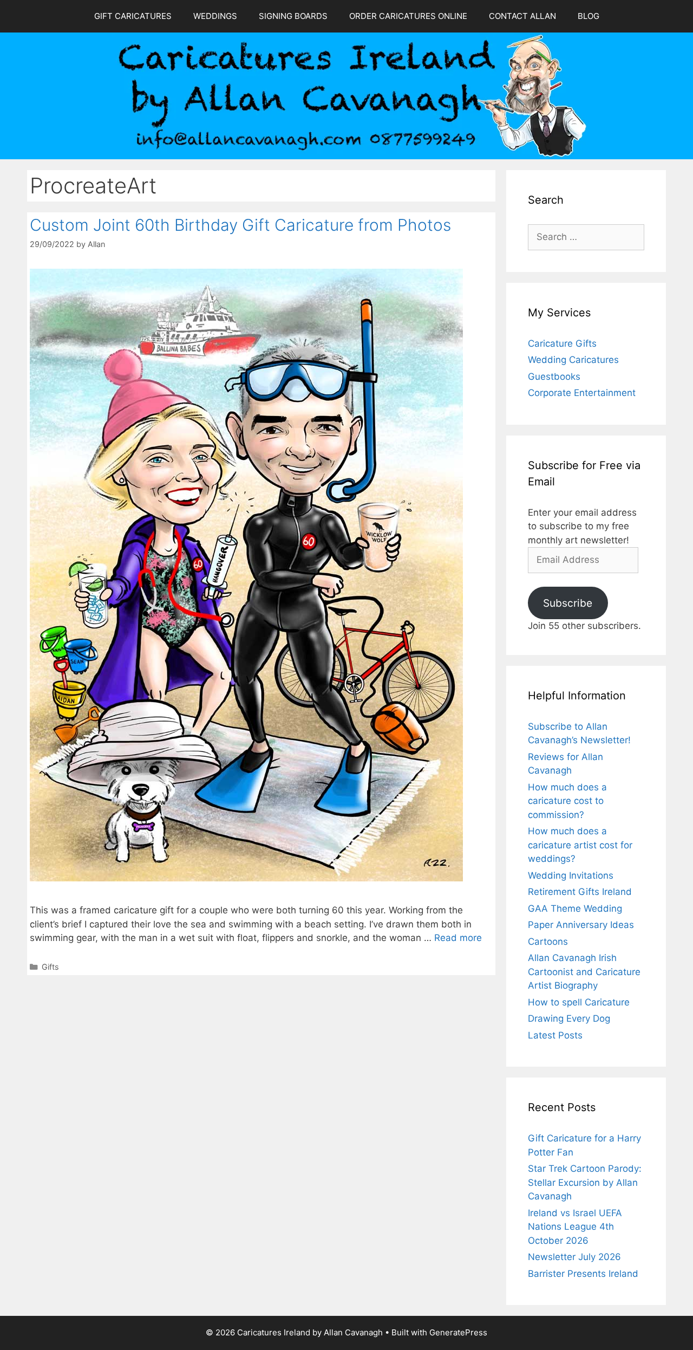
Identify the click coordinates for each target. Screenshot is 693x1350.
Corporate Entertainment (582, 392)
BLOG (588, 16)
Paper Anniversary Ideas (581, 924)
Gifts (50, 966)
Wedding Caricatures (573, 359)
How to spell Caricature (579, 1002)
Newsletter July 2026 (574, 1256)
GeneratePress (458, 1332)
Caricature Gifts (562, 343)
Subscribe (567, 602)
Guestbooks (554, 376)
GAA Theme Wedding (575, 908)
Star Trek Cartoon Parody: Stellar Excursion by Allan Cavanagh (585, 1182)
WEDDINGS (215, 16)
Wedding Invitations (570, 875)
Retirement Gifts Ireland (580, 891)
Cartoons (548, 941)
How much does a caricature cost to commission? (567, 801)
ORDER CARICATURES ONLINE (408, 16)
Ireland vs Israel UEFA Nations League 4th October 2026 (575, 1227)
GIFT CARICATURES (133, 16)
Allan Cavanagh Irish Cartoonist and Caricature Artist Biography (584, 971)
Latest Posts (555, 1035)
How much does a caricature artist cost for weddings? (580, 845)
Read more (458, 937)
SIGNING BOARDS (293, 16)
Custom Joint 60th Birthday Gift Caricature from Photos (240, 225)
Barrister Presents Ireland (583, 1273)
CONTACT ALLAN (522, 16)
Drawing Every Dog (569, 1018)
